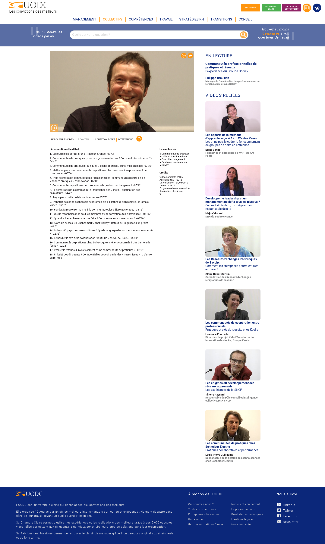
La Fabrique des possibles (291, 7)
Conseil (245, 19)
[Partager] (190, 55)
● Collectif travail (168, 156)
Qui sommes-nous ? (201, 504)
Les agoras (250, 8)
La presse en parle (243, 509)
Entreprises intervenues (203, 514)
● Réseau (183, 156)
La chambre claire (271, 7)
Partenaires (196, 519)
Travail (166, 19)
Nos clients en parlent (245, 504)
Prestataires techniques (247, 514)
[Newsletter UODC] (279, 521)
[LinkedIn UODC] (279, 504)
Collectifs (112, 19)
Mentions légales (242, 519)
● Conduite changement (172, 159)
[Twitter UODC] (279, 510)
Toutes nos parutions (202, 509)
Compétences (141, 19)
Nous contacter (241, 524)
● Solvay (164, 165)
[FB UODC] (279, 515)
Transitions (221, 19)
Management (84, 19)
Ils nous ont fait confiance (205, 524)
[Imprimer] (139, 139)
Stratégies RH (191, 19)
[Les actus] (307, 8)
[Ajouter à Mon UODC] (184, 55)
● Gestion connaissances (173, 162)
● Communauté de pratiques (174, 153)
